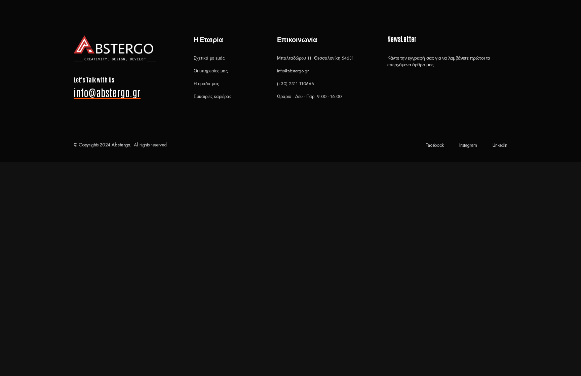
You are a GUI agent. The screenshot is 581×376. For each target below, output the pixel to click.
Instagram (468, 145)
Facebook (435, 145)
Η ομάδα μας (206, 83)
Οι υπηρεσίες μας (211, 71)
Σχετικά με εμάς (209, 58)
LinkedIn (500, 145)
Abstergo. (121, 145)
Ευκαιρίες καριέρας (212, 96)
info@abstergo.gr (107, 92)
